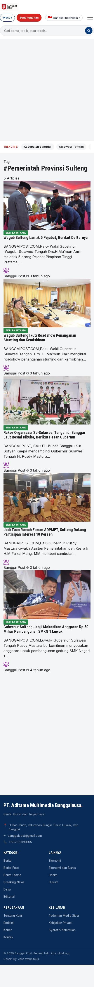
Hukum (53, 882)
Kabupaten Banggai (38, 146)
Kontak (8, 937)
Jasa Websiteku (28, 959)
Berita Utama (15, 232)
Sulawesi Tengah (71, 146)
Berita (7, 860)
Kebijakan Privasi (60, 923)
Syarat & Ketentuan (62, 930)
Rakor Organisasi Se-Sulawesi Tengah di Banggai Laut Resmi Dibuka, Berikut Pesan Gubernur (44, 435)
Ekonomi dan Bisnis (62, 868)
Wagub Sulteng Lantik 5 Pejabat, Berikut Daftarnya (45, 237)
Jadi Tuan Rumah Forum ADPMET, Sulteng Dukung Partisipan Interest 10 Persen (44, 532)
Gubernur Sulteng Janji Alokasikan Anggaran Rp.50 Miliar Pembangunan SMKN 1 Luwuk (45, 629)
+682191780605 (20, 842)
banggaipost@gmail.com (25, 835)
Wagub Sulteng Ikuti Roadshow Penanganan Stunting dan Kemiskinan (39, 338)
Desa (7, 889)
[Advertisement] (47, 90)
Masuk (7, 17)
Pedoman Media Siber (64, 915)
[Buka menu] (90, 18)
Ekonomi (55, 860)
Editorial (9, 896)
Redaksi (8, 923)
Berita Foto (11, 868)
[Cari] (88, 30)
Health (53, 875)
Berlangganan (29, 17)
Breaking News (13, 882)
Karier (7, 930)
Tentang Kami (13, 915)
